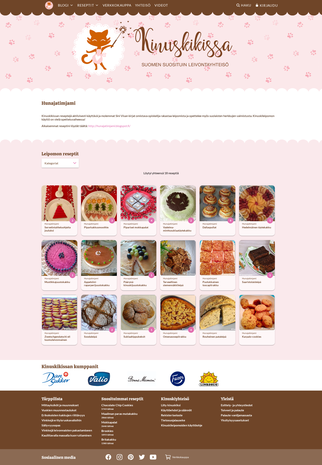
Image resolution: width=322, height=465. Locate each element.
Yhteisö (143, 5)
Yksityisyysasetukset (235, 420)
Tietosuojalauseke (173, 420)
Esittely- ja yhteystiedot (236, 405)
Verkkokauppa (117, 5)
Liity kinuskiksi (171, 405)
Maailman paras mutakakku (119, 413)
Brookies (107, 431)
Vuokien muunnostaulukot (59, 410)
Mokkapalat (109, 422)
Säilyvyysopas (51, 425)
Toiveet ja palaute (232, 410)
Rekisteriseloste (172, 415)
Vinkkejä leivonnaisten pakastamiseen (67, 430)
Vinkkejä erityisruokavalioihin (61, 420)
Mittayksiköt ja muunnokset (60, 405)
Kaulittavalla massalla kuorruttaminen (66, 435)
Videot (161, 5)
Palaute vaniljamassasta (236, 415)
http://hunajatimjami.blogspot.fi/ (109, 126)
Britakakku (108, 439)
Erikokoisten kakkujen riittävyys (63, 415)
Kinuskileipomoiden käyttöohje (181, 425)
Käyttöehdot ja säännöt (176, 410)
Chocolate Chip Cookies (117, 405)
